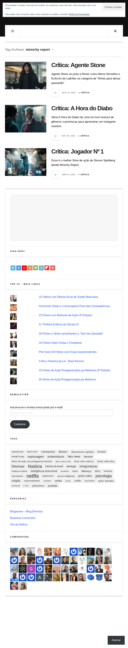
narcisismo (17, 476)
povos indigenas (66, 476)
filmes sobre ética (105, 461)
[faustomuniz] (14, 586)
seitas (58, 480)
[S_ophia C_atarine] (31, 577)
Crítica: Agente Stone (78, 65)
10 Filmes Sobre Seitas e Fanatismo (60, 342)
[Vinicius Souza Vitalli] (65, 569)
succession (89, 481)
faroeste (88, 456)
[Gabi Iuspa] (91, 560)
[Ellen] (74, 552)
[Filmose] (82, 577)
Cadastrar (20, 424)
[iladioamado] (82, 560)
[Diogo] (91, 552)
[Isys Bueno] (108, 569)
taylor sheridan (106, 480)
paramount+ (48, 476)
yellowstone (38, 485)
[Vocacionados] (14, 577)
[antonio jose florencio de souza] (74, 569)
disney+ (63, 451)
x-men (25, 486)
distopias (101, 451)
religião (16, 480)
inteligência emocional (43, 471)
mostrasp (108, 471)
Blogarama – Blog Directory (26, 511)
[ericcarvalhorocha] (108, 560)
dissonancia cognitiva (82, 451)
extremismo (56, 456)
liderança (86, 471)
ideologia (71, 466)
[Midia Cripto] (91, 577)
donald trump (18, 456)
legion (75, 471)
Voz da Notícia (18, 524)
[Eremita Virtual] (57, 577)
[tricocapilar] (99, 552)
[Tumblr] (41, 267)
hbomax (18, 466)
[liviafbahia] (65, 577)
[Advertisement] (64, 217)
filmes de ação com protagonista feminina (32, 461)
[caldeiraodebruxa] (48, 569)
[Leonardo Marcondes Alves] (82, 569)
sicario (68, 481)
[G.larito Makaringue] (31, 569)
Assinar (116, 640)
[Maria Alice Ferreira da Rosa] (31, 552)
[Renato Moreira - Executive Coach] (74, 577)
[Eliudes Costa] (48, 560)
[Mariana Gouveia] (99, 569)
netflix (32, 476)
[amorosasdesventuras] (40, 552)
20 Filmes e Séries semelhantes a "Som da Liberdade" (71, 333)
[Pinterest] (52, 267)
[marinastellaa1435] (91, 569)
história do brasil (54, 466)
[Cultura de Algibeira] (99, 577)
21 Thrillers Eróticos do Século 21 (59, 324)
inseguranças (88, 466)
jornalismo (65, 471)
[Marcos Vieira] (23, 569)
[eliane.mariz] (99, 560)
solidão (77, 480)
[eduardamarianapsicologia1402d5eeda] (23, 586)
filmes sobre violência (84, 461)
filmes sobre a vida (63, 461)
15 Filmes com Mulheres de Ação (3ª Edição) (65, 315)
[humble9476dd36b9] (57, 560)
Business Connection (23, 518)
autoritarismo (18, 452)
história (35, 466)
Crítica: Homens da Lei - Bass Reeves (61, 361)
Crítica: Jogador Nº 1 (77, 151)
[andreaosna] (40, 560)
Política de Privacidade (79, 14)
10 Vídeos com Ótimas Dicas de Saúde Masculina (68, 296)
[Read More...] (56, 93)
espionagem (36, 456)
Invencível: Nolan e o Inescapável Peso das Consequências (74, 306)
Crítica (85, 93)
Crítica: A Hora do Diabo (81, 108)
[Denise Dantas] (57, 569)
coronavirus (48, 451)
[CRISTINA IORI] (23, 577)
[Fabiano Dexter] (65, 552)
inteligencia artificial (19, 471)
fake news (74, 456)
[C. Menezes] (108, 552)
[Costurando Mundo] (14, 569)
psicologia (104, 476)
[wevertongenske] (23, 560)
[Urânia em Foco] (40, 569)
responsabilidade (32, 481)
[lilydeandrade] (57, 552)
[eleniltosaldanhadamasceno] (108, 577)
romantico (47, 481)
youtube (52, 485)
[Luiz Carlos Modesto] (31, 560)
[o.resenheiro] (48, 552)
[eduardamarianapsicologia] (23, 552)
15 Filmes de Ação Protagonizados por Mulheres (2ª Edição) (74, 370)
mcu (97, 471)
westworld (16, 486)
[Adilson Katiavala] (40, 577)
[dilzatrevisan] (65, 560)
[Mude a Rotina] (14, 552)
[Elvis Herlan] (74, 560)
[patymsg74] (14, 560)
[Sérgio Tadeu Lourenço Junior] (48, 577)
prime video (85, 475)
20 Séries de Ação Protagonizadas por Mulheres (67, 379)
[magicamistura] (82, 552)
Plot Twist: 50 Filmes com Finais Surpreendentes (68, 352)
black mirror (32, 452)
